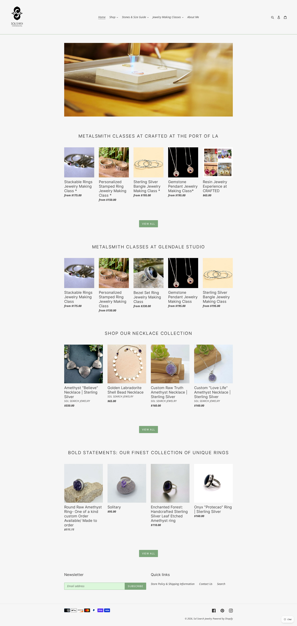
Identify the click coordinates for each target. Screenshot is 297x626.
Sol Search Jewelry (203, 618)
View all (148, 223)
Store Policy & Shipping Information (172, 584)
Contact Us (205, 584)
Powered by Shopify (223, 618)
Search (221, 584)
